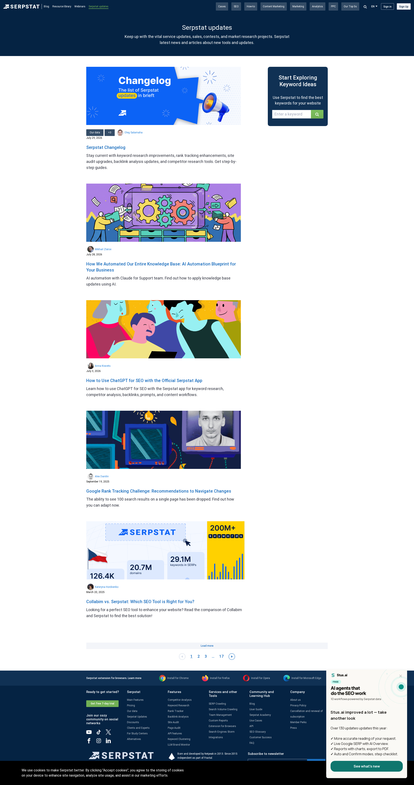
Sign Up (403, 6)
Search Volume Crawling (223, 709)
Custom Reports (218, 720)
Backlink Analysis (178, 716)
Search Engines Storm (222, 731)
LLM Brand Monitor (179, 744)
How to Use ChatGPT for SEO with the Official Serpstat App (144, 380)
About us (295, 699)
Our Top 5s (350, 6)
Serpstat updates (98, 6)
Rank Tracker (175, 711)
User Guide (255, 709)
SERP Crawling (217, 703)
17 (221, 656)
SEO (236, 6)
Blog (46, 6)
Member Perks (298, 722)
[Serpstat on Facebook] (91, 742)
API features (175, 733)
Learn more (134, 678)
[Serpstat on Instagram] (101, 742)
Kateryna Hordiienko (106, 586)
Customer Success (260, 737)
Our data (132, 711)
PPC (333, 6)
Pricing (131, 705)
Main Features (135, 699)
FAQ (251, 742)
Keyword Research (178, 705)
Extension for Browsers (222, 726)
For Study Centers (137, 733)
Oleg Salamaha (133, 132)
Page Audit (174, 727)
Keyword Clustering (179, 739)
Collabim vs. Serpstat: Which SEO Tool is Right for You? (140, 601)
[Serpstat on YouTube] (91, 733)
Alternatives (134, 739)
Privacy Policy (298, 705)
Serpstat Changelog (105, 147)
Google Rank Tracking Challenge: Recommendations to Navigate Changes (158, 491)
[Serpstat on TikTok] (101, 733)
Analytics (317, 6)
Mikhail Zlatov (103, 249)
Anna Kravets (103, 365)
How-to (251, 6)
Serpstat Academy (260, 714)
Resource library (61, 6)
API (251, 726)
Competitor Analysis (180, 699)
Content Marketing (273, 6)
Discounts (133, 722)
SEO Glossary (257, 731)
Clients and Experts (138, 727)
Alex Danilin (102, 476)
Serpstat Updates (137, 716)
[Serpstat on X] (110, 733)
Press (293, 727)
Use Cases (255, 720)
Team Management (220, 714)
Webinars (79, 6)
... (213, 656)
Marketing (298, 6)
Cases (222, 6)
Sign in (387, 6)
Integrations (216, 737)
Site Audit (173, 722)
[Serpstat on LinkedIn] (110, 742)
